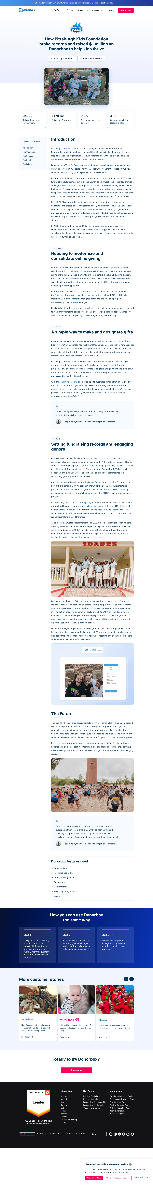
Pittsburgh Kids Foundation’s (64, 148)
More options (140, 1177)
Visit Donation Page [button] (92, 58)
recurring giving (83, 502)
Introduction (28, 148)
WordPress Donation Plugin (121, 1096)
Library (63, 1122)
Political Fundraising (91, 1096)
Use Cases (88, 1091)
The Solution (28, 156)
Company (96, 10)
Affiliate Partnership (68, 1119)
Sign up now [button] (126, 10)
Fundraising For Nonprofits (94, 1102)
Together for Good (88, 465)
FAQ (62, 1108)
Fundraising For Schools (93, 1105)
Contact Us (65, 1096)
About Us (64, 1099)
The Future (27, 164)
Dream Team (94, 482)
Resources (82, 10)
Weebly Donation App (119, 1105)
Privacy (63, 1114)
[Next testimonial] (126, 979)
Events (78, 473)
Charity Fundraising (91, 1108)
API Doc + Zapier (117, 1114)
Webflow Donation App (119, 1108)
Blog (62, 1102)
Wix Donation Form (118, 1102)
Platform (57, 10)
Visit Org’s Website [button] (63, 58)
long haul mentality (97, 506)
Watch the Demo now (104, 3)
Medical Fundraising (91, 1099)
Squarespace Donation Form (122, 1099)
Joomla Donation (117, 1111)
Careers (63, 1105)
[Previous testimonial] (131, 979)
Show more (122, 1172)
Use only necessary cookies (117, 1178)
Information (66, 1091)
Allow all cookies (94, 1178)
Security (63, 1117)
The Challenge (29, 152)
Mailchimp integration (70, 382)
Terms (63, 1111)
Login (110, 10)
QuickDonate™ (94, 372)
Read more (26, 1037)
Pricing (70, 10)
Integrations (116, 1091)
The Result (27, 160)
